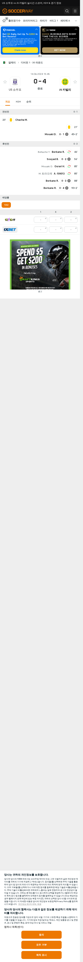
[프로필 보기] (15, 82)
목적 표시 (41, 955)
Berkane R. (58, 152)
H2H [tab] (18, 101)
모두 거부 (41, 944)
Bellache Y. (44, 152)
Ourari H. (59, 166)
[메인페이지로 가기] (20, 11)
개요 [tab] (7, 101)
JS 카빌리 (65, 89)
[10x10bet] (10, 220)
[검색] (67, 11)
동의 (41, 934)
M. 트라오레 (45, 173)
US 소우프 (15, 89)
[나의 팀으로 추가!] (5, 82)
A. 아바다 (59, 173)
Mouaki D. (47, 166)
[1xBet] (10, 229)
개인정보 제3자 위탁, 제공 (29, 904)
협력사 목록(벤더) (14, 927)
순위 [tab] (28, 101)
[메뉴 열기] (75, 11)
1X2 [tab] (6, 205)
